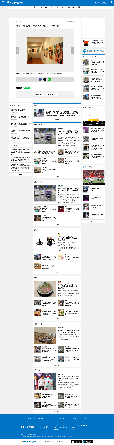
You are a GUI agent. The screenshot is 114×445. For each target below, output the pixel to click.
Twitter (99, 3)
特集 (79, 7)
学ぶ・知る (71, 7)
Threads (105, 3)
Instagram (102, 3)
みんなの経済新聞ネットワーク (28, 442)
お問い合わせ (72, 427)
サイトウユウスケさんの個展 (22, 73)
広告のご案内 (56, 429)
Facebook (95, 3)
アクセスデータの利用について (60, 427)
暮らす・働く (60, 7)
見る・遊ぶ (44, 7)
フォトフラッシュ (21, 21)
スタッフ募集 (72, 429)
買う (52, 7)
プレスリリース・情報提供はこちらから (78, 425)
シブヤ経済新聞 (15, 2)
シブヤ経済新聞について (58, 425)
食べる (35, 7)
